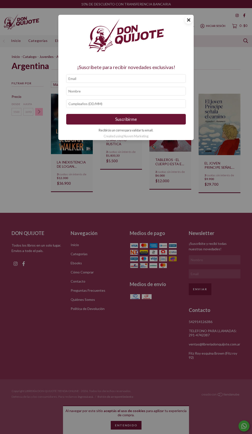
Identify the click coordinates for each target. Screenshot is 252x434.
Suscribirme (126, 119)
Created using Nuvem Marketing (126, 136)
